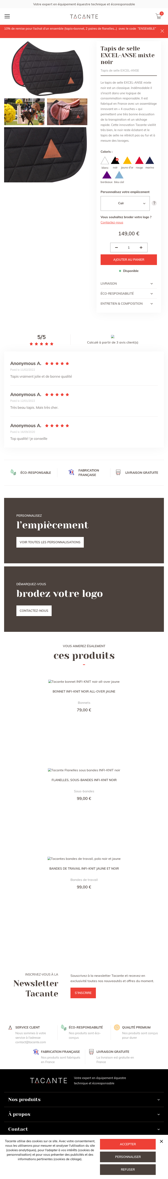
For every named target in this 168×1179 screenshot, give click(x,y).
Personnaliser (128, 1157)
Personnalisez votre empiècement (125, 192)
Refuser (128, 1169)
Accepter (128, 1144)
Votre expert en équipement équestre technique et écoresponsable (84, 4)
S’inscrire (83, 993)
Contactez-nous (112, 222)
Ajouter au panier (128, 260)
